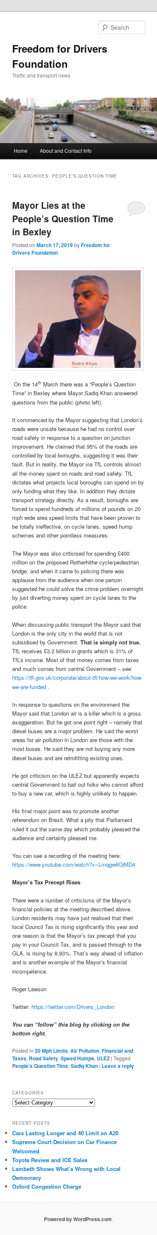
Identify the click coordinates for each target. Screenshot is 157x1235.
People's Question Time (40, 1066)
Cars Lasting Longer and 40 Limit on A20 (65, 1133)
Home (21, 150)
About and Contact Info (66, 150)
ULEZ (103, 1058)
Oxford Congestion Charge (46, 1186)
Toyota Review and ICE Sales (50, 1160)
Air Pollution (84, 1050)
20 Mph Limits (51, 1050)
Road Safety (43, 1058)
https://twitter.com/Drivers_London (72, 1007)
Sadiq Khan (84, 1066)
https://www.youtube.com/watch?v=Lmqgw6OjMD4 (73, 864)
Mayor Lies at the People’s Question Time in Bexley (62, 218)
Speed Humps (77, 1058)
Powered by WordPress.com (78, 1219)
